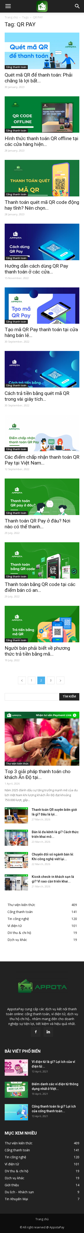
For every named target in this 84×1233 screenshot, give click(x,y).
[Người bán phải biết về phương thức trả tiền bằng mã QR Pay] (42, 624)
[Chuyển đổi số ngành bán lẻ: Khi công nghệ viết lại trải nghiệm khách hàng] (16, 860)
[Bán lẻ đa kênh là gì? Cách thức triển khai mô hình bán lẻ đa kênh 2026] (16, 838)
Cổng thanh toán (16, 67)
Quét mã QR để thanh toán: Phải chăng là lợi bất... (39, 78)
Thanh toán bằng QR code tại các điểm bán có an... (40, 587)
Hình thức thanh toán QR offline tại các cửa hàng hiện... (41, 141)
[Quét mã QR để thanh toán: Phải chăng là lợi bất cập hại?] (42, 51)
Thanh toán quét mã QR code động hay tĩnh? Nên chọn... (42, 205)
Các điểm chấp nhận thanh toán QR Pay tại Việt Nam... (42, 460)
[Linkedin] (48, 1032)
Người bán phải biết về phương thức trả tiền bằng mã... (37, 651)
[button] (77, 6)
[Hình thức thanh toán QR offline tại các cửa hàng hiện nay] (42, 114)
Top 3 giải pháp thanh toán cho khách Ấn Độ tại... (37, 774)
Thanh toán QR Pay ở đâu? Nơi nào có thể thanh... (37, 523)
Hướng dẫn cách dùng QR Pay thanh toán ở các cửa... (36, 269)
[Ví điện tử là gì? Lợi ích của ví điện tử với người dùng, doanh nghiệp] (16, 1067)
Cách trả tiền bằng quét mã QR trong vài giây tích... (37, 396)
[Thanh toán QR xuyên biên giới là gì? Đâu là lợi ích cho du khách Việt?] (16, 815)
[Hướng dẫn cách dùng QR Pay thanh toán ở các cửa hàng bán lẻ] (42, 242)
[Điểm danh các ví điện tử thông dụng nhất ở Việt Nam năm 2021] (16, 1090)
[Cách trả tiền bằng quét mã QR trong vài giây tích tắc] (42, 369)
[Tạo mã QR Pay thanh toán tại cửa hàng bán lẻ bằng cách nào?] (42, 305)
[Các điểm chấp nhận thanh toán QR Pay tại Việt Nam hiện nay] (42, 433)
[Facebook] (35, 1032)
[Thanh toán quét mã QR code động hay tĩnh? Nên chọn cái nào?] (42, 178)
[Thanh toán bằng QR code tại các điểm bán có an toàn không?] (42, 560)
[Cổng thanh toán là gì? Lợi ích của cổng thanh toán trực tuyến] (16, 1112)
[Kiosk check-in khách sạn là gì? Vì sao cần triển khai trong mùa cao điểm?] (16, 882)
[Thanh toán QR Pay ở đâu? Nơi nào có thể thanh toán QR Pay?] (42, 496)
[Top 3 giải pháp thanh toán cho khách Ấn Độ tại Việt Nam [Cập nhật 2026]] (42, 739)
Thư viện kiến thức (17, 763)
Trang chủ (11, 17)
